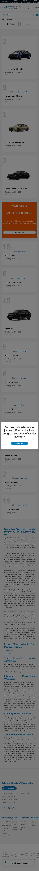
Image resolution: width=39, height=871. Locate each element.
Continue (19, 443)
